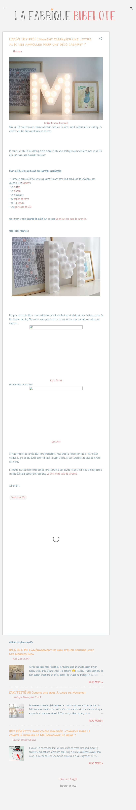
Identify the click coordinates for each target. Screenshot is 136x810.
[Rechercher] (131, 9)
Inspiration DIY (18, 497)
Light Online (56, 380)
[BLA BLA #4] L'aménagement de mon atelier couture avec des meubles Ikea (51, 652)
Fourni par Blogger (68, 779)
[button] (101, 39)
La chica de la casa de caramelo (56, 123)
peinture (20, 203)
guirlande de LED (23, 207)
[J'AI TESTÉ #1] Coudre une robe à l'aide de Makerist (47, 692)
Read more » (96, 682)
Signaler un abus (68, 786)
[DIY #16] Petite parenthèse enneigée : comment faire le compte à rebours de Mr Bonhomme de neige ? (49, 733)
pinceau (17, 191)
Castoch (26, 183)
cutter (17, 187)
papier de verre (21, 199)
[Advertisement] (122, 81)
